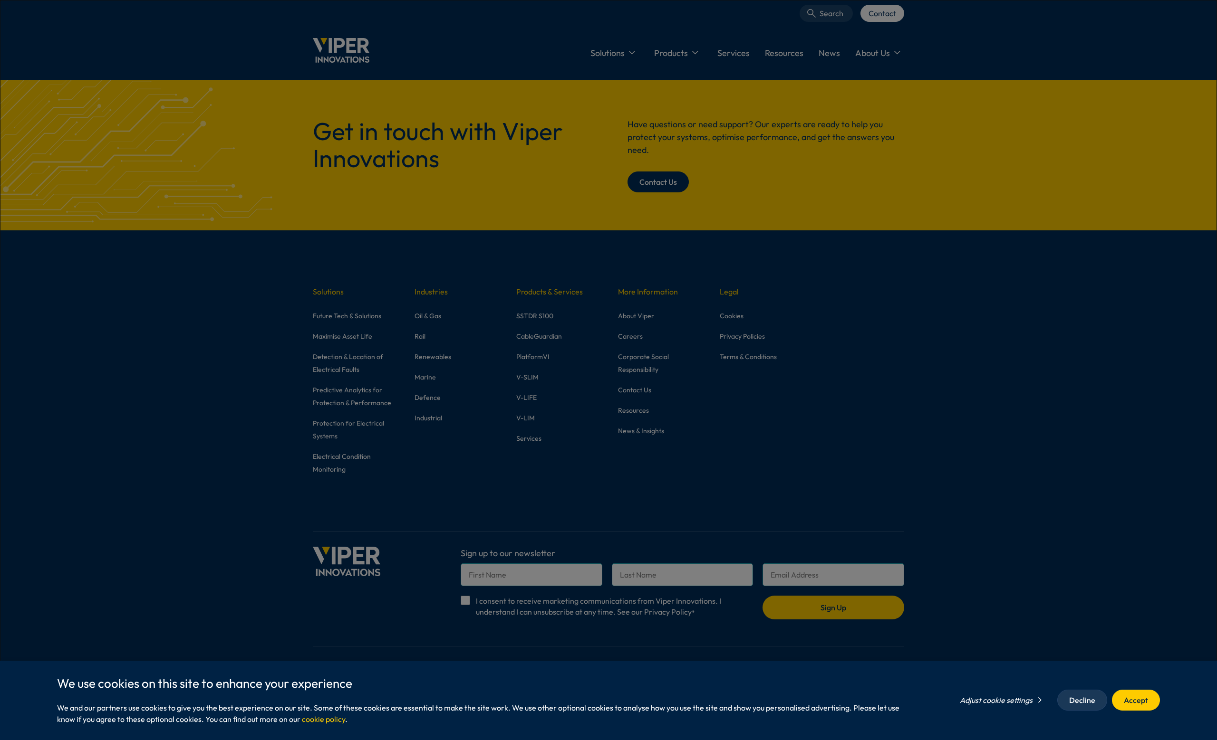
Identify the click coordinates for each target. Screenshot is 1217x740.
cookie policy (323, 719)
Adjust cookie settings (996, 700)
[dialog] (608, 370)
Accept (1136, 700)
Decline (1082, 700)
